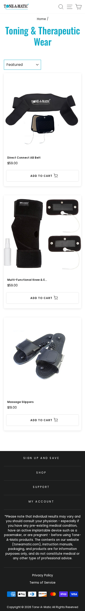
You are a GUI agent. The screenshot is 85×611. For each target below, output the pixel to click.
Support (41, 487)
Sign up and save (41, 458)
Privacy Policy (42, 575)
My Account (41, 501)
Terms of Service (42, 582)
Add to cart (41, 176)
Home (41, 19)
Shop (41, 472)
